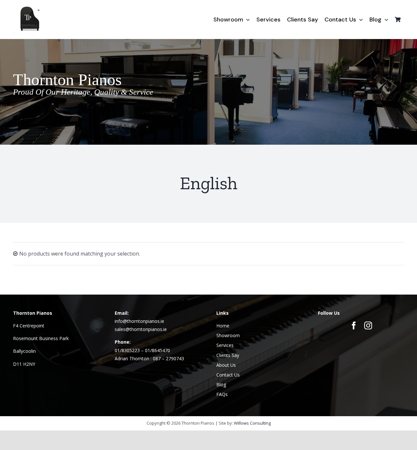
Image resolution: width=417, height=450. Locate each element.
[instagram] (368, 325)
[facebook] (354, 325)
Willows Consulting (252, 423)
